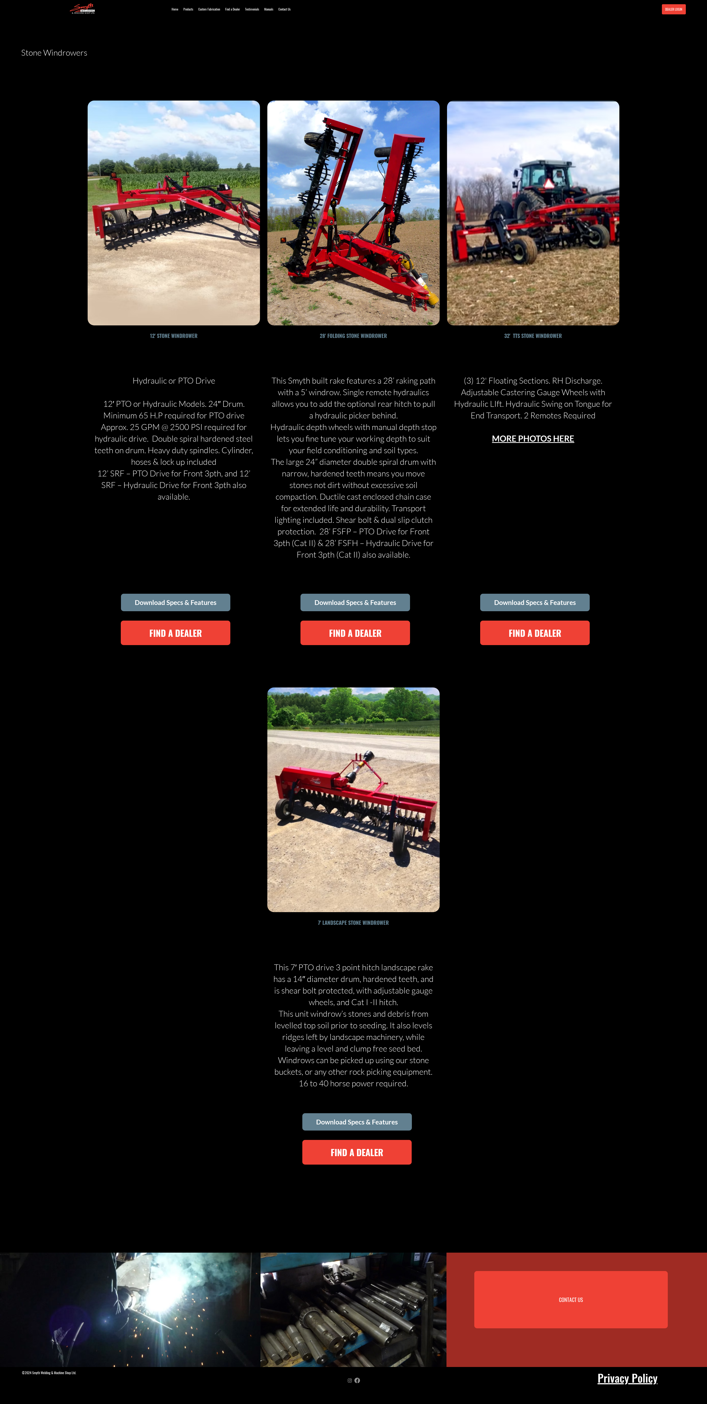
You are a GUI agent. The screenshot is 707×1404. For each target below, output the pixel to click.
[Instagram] (350, 1380)
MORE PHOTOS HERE (533, 438)
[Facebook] (357, 1380)
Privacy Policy (627, 1377)
